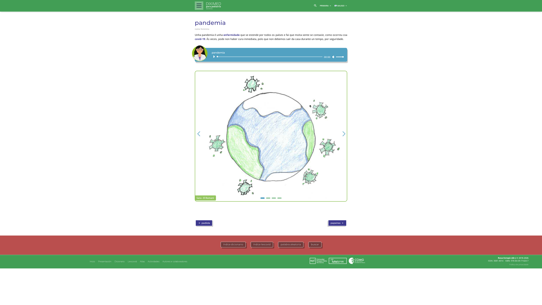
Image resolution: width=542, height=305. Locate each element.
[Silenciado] (333, 57)
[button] (315, 6)
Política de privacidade (518, 264)
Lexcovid (132, 261)
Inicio (92, 261)
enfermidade (231, 35)
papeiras (337, 223)
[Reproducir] (214, 56)
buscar (315, 244)
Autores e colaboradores (174, 261)
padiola (204, 223)
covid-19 (200, 39)
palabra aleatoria (291, 244)
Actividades (153, 261)
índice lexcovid (262, 244)
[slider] (339, 56)
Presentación (104, 261)
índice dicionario (233, 244)
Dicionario (119, 261)
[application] (277, 56)
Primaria (324, 6)
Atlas (142, 261)
